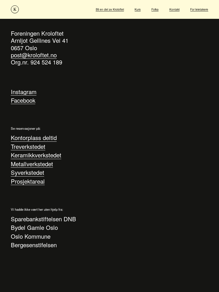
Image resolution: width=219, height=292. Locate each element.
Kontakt (174, 9)
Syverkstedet (27, 173)
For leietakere (199, 9)
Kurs (138, 9)
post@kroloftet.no (34, 55)
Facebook (23, 100)
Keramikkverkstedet (36, 155)
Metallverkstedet (32, 164)
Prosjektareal (28, 181)
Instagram (23, 92)
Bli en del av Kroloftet (110, 9)
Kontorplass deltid (34, 138)
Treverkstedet (28, 146)
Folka (155, 9)
